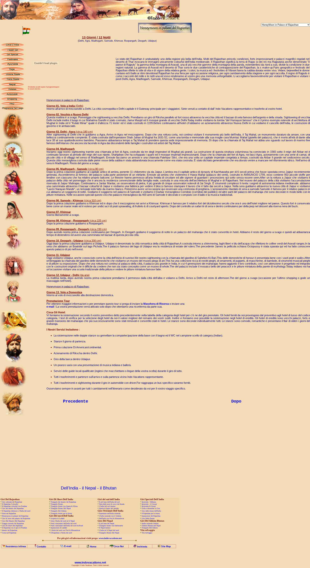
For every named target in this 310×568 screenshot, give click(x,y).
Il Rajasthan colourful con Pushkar (14, 506)
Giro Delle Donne (148, 518)
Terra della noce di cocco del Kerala (111, 504)
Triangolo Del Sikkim (59, 511)
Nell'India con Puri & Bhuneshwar (111, 518)
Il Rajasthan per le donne (151, 513)
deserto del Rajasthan (9, 530)
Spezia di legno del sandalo (109, 508)
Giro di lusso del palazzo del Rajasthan (16, 518)
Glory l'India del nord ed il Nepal (63, 521)
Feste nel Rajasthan (9, 513)
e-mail (50, 306)
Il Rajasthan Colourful (10, 504)
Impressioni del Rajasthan (150, 516)
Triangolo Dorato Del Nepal (61, 508)
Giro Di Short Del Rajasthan (12, 526)
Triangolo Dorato (57, 504)
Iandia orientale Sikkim (150, 523)
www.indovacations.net (90, 562)
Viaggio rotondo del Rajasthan (12, 523)
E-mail (67, 546)
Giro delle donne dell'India (151, 511)
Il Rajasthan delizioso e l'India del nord (16, 511)
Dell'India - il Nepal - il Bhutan (88, 488)
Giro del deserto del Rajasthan (13, 508)
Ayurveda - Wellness (149, 502)
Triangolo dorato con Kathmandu (111, 526)
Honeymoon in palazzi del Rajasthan (14, 516)
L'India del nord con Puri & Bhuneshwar (65, 530)
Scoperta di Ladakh (57, 518)
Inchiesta (142, 546)
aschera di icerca (156, 303)
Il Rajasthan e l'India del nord (61, 533)
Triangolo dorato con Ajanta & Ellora (64, 506)
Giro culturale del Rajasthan (12, 502)
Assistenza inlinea (16, 546)
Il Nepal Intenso (105, 528)
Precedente (75, 401)
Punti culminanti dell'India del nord (63, 523)
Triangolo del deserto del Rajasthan (63, 502)
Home (93, 546)
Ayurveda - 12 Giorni (149, 504)
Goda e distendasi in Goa (151, 508)
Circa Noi (119, 546)
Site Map (166, 546)
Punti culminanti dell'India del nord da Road (67, 526)
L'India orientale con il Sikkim (110, 516)
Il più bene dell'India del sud (109, 502)
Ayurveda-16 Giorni (149, 506)
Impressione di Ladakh (59, 528)
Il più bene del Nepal (106, 523)
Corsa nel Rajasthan (9, 533)
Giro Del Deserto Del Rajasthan (13, 521)
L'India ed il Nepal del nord (109, 530)
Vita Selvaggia (147, 533)
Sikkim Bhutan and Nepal (151, 526)
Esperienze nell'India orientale (109, 513)
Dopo (236, 401)
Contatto (41, 546)
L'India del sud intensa (107, 506)
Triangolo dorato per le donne (61, 513)
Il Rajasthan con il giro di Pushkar (14, 528)
